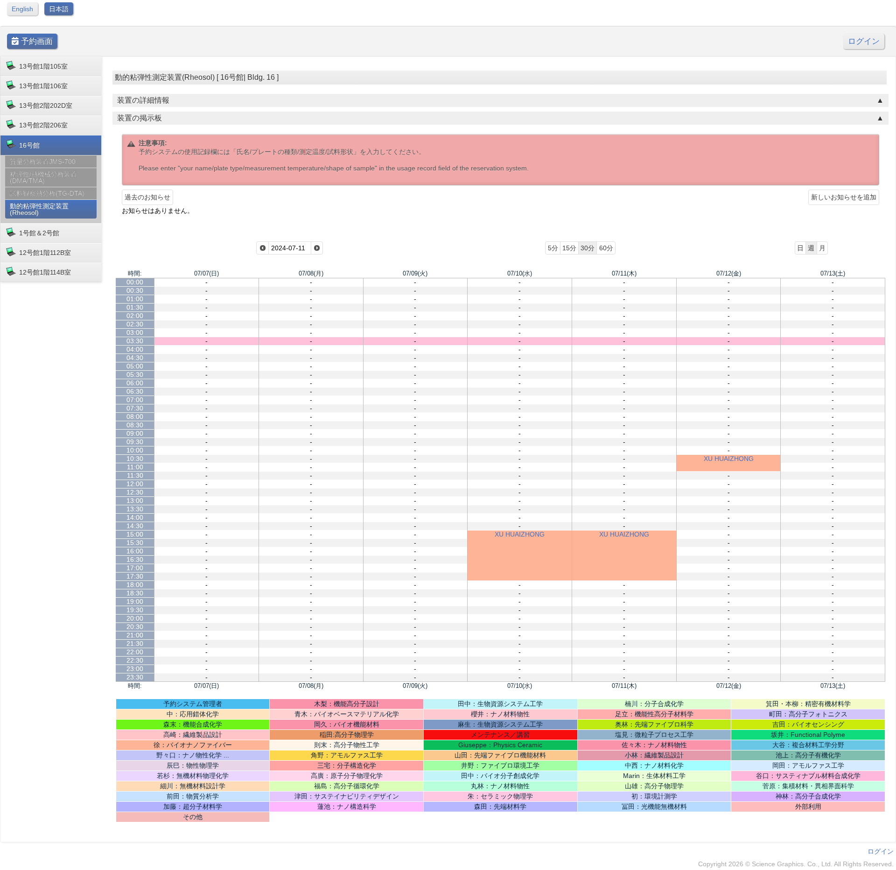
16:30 (134, 559)
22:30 (134, 660)
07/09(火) (415, 273)
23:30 (134, 677)
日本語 (59, 9)
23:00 (134, 668)
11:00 (135, 467)
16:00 (134, 551)
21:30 (134, 643)
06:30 (134, 391)
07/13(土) (832, 273)
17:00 (134, 568)
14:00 (134, 517)
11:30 (135, 475)
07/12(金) (728, 273)
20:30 (134, 626)
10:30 (134, 458)
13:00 (134, 500)
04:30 (134, 357)
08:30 (134, 425)
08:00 (134, 416)
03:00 (134, 332)
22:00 (134, 652)
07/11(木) (624, 273)
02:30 (134, 324)
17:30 (134, 576)
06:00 (134, 383)
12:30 (134, 492)
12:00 (134, 484)
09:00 (134, 433)
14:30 (134, 526)
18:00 (134, 584)
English (22, 9)
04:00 (134, 349)
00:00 (134, 282)
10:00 (134, 450)
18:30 (134, 593)
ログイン (864, 41)
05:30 (134, 374)
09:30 (134, 442)
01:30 (134, 307)
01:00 (134, 299)
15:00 (134, 534)
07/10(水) (519, 273)
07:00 (134, 399)
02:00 (134, 315)
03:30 (134, 341)
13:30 (134, 509)
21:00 (134, 635)
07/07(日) (206, 273)
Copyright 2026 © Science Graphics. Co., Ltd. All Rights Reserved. (796, 864)
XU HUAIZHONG (729, 458)
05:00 (134, 366)
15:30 (134, 542)
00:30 (134, 290)
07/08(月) (311, 273)
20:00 (134, 618)
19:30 (134, 610)
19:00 (134, 601)
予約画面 (36, 41)
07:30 (134, 408)
